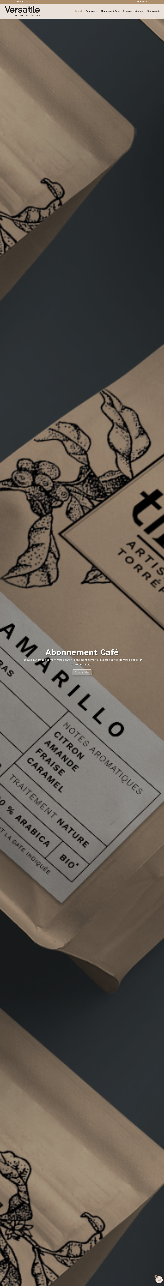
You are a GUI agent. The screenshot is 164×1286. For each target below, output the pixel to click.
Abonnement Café (110, 11)
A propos (127, 11)
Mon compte (153, 11)
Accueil (79, 11)
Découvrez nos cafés (82, 657)
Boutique (90, 11)
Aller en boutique (82, 667)
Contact (139, 11)
